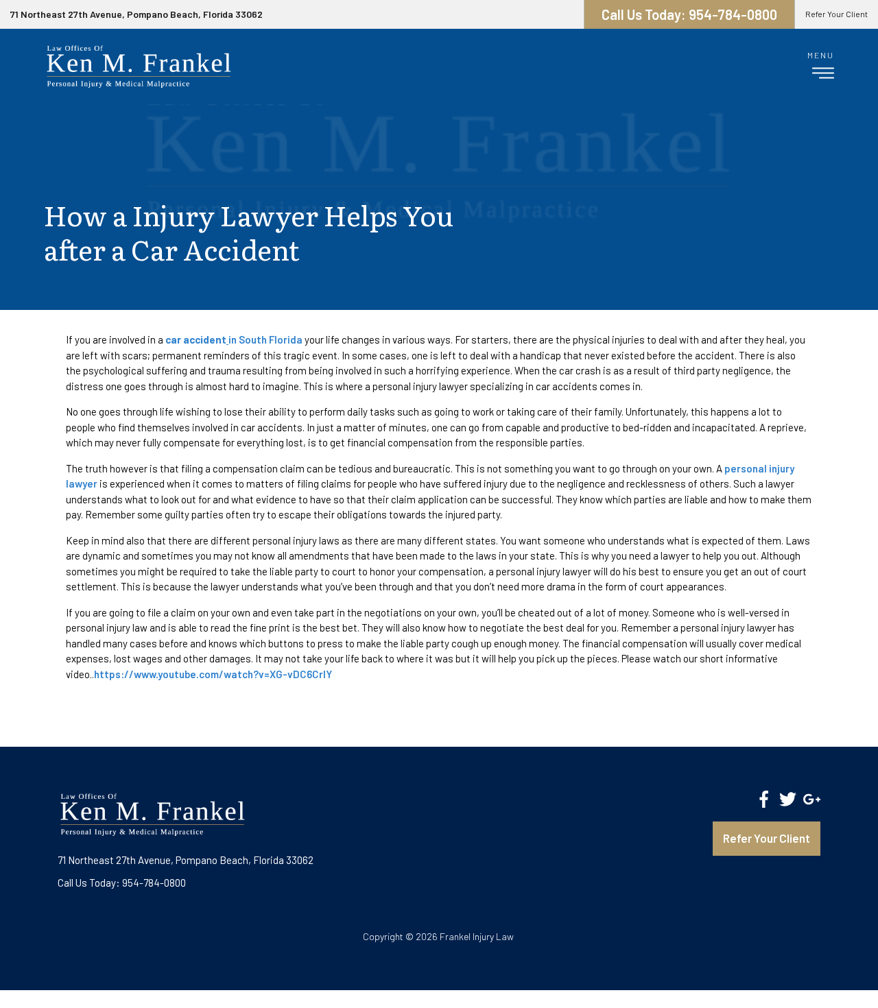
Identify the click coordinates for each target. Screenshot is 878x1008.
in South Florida (233, 339)
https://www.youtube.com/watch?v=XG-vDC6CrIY (213, 674)
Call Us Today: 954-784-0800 (122, 882)
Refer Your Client (836, 14)
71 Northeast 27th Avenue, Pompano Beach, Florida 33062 (136, 14)
